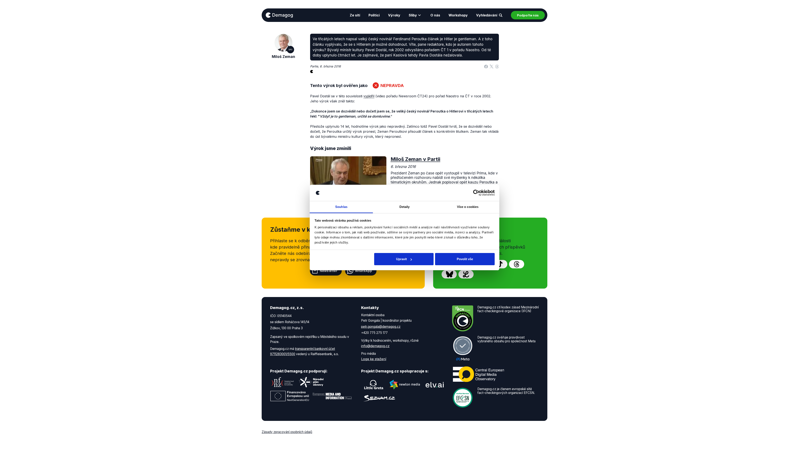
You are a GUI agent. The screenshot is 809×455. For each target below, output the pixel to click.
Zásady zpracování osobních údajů (287, 432)
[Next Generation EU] (289, 396)
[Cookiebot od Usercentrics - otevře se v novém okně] (476, 193)
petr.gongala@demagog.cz (380, 327)
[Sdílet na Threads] (497, 66)
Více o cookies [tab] (467, 207)
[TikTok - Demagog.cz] (499, 264)
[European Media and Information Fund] (332, 396)
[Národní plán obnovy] (311, 382)
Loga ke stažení (373, 359)
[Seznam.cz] (379, 398)
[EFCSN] (462, 397)
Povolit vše (465, 259)
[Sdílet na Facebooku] (486, 66)
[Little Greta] (374, 384)
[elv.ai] (435, 385)
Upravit (401, 259)
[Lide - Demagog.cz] (466, 274)
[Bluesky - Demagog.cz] (449, 274)
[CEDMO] (478, 374)
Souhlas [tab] (341, 207)
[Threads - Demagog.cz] (516, 264)
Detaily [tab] (404, 207)
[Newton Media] (405, 384)
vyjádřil (368, 96)
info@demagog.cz (375, 346)
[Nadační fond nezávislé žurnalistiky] (282, 382)
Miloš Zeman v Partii (415, 159)
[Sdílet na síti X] (491, 66)
